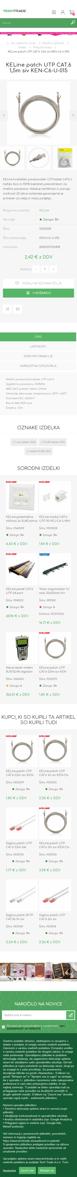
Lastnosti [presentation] (38, 346)
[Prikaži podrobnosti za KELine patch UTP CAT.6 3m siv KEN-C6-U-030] (55, 823)
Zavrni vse (27, 1170)
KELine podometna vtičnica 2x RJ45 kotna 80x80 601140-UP (22, 520)
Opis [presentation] (38, 336)
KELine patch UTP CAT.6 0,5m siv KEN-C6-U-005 (53, 671)
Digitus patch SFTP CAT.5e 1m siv (19, 917)
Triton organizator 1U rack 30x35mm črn (54, 591)
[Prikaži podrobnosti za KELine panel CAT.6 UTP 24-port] (22, 569)
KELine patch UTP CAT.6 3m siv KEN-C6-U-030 (54, 847)
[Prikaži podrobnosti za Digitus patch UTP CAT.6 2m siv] (55, 895)
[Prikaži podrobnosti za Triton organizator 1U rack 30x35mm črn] (55, 569)
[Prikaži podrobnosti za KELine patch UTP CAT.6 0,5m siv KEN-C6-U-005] (55, 648)
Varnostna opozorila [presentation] (38, 366)
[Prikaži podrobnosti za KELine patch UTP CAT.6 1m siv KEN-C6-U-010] (55, 751)
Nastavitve (9, 1170)
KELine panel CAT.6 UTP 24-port (19, 591)
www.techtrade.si (45, 1158)
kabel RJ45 (37, 451)
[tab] (38, 337)
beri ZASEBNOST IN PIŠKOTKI (36, 1027)
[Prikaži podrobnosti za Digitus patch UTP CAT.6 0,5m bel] (22, 823)
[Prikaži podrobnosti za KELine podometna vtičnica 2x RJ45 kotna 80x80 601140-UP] (22, 497)
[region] (38, 1105)
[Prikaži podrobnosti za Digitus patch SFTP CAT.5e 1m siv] (22, 895)
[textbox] (34, 22)
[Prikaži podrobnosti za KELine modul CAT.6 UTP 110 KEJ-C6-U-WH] (55, 497)
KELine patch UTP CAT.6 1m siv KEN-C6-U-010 (54, 775)
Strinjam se (47, 1170)
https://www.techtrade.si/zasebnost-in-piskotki (31, 1140)
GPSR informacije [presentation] (38, 356)
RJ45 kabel (51, 442)
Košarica (71, 12)
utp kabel (22, 442)
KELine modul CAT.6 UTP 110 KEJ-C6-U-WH (54, 518)
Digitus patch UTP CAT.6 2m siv (52, 917)
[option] (38, 158)
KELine (44, 210)
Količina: (26, 269)
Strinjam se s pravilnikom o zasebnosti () (36, 1027)
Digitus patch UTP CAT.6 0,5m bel (19, 845)
